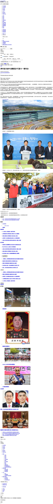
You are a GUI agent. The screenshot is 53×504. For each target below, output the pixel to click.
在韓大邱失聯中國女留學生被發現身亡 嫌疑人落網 (11, 240)
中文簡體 (2, 443)
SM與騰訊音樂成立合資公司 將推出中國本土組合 (11, 278)
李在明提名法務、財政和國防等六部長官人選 (10, 265)
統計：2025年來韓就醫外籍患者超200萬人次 (10, 434)
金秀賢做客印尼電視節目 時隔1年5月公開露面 (10, 233)
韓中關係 (4, 22)
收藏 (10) (4, 33)
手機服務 (4, 42)
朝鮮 (3, 21)
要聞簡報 (4, 25)
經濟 (5, 457)
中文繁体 (4, 445)
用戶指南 (6, 478)
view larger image (5, 99)
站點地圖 (4, 486)
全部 (4, 54)
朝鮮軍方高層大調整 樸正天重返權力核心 (9, 430)
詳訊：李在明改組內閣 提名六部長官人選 (10, 267)
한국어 (3, 446)
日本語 (3, 448)
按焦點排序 (11, 56)
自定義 (18, 58)
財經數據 (4, 24)
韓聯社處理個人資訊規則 (7, 44)
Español (3, 450)
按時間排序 (6, 56)
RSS (3, 40)
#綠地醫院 (4, 223)
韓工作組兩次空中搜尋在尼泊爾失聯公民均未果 (11, 433)
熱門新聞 (4, 30)
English (3, 447)
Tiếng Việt (4, 452)
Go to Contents (2, 0)
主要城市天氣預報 (5, 41)
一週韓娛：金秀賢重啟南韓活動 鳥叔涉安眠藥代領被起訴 (12, 258)
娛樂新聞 (4, 31)
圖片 (3, 26)
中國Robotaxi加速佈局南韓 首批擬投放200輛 (10, 432)
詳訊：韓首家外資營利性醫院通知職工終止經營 (11, 218)
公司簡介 (4, 43)
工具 (3, 472)
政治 (3, 16)
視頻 (3, 27)
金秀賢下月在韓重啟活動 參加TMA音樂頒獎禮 (11, 238)
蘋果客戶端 (4, 484)
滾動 (3, 15)
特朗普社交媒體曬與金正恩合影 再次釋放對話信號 (11, 244)
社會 (3, 19)
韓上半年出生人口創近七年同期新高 (9, 246)
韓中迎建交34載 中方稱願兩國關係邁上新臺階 (10, 253)
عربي (3, 449)
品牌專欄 (4, 468)
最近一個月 (9, 58)
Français (3, 451)
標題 (8, 54)
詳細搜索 (2, 51)
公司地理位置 (7, 479)
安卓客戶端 (4, 483)
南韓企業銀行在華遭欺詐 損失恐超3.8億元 (10, 235)
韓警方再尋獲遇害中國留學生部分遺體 (9, 263)
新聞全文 (11, 54)
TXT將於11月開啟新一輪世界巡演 (8, 231)
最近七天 (14, 58)
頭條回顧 (4, 29)
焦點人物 (4, 23)
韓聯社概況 (4, 476)
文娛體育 (4, 20)
